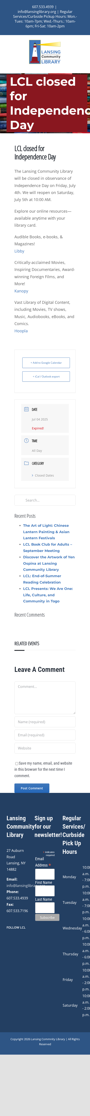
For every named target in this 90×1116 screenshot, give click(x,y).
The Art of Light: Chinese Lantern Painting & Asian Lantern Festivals (46, 531)
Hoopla (21, 330)
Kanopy (21, 291)
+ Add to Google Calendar (46, 363)
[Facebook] (8, 939)
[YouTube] (19, 939)
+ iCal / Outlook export (46, 376)
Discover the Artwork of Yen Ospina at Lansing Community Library (49, 563)
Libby (19, 251)
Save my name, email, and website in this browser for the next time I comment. (43, 769)
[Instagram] (13, 939)
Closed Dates (44, 475)
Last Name (43, 899)
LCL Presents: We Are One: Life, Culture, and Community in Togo (48, 595)
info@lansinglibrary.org (26, 885)
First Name (43, 882)
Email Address (43, 862)
